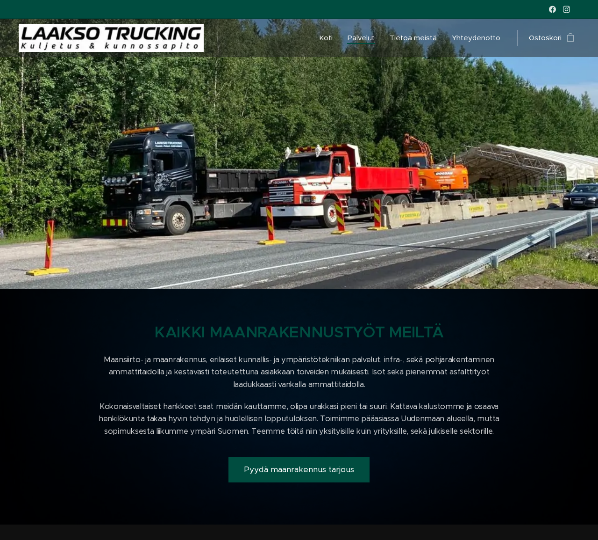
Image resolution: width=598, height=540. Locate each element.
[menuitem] (328, 38)
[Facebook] (552, 9)
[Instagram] (566, 9)
